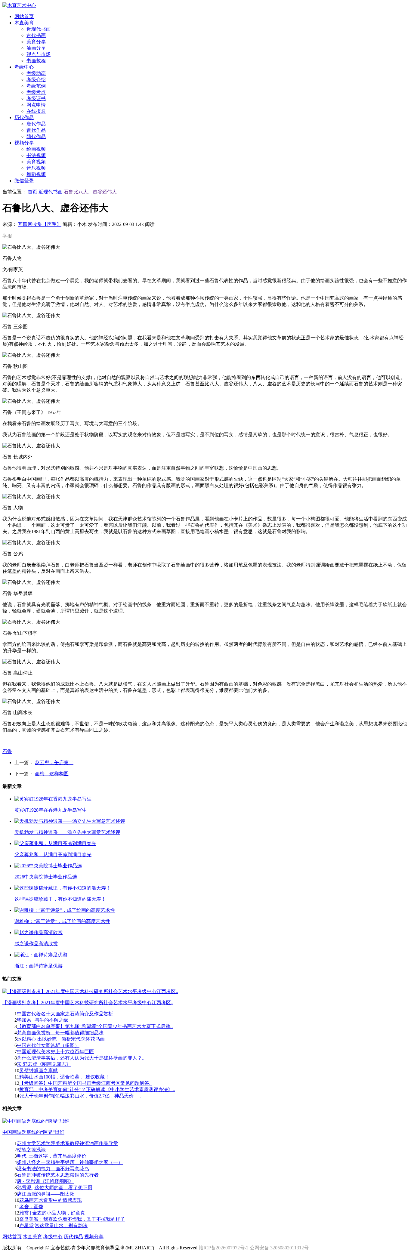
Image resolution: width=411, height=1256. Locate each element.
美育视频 (36, 161)
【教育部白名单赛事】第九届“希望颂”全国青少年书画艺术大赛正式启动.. (95, 1026)
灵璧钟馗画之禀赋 (38, 1070)
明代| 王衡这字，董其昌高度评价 (51, 1156)
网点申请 (36, 104)
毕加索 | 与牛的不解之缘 (42, 1020)
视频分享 (94, 1236)
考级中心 (53, 1236)
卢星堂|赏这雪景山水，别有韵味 (53, 1225)
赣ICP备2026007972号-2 (224, 1247)
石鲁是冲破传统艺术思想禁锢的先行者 (58, 1174)
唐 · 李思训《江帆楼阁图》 (45, 1181)
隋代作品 (36, 136)
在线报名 (36, 111)
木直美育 (32, 1236)
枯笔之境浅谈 (31, 1149)
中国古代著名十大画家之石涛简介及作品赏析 (65, 1013)
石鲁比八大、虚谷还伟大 (90, 191)
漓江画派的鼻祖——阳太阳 (46, 1193)
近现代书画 (38, 29)
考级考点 (36, 92)
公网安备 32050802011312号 (279, 1247)
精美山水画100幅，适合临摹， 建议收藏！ (64, 1076)
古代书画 (36, 35)
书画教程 (36, 60)
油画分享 (36, 48)
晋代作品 (36, 130)
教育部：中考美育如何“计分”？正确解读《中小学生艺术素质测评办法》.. (97, 1089)
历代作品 (73, 1236)
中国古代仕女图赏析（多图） (48, 1045)
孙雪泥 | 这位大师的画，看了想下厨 (54, 1187)
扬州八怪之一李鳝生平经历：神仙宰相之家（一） (70, 1162)
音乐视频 (36, 168)
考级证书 (36, 98)
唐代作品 (36, 123)
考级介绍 (36, 79)
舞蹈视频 (36, 174)
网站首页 (12, 1236)
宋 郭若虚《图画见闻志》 (44, 1064)
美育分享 (36, 41)
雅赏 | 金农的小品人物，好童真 (52, 1212)
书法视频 (36, 155)
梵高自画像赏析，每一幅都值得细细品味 (60, 1032)
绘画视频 (36, 149)
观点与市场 (38, 54)
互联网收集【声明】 (39, 224)
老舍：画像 (31, 1206)
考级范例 (36, 85)
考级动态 (36, 73)
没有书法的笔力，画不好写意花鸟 (53, 1168)
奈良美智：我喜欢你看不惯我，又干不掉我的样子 (72, 1219)
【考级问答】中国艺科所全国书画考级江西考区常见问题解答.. (85, 1083)
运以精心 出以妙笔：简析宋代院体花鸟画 (61, 1039)
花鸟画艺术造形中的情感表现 (50, 1200)
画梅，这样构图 (52, 773)
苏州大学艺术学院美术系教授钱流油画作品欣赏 (67, 1143)
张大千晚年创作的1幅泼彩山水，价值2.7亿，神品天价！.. (80, 1095)
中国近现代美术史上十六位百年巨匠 (55, 1051)
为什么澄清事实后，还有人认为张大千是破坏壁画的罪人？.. (80, 1057)
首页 (32, 191)
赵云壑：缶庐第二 (54, 762)
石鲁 (7, 751)
